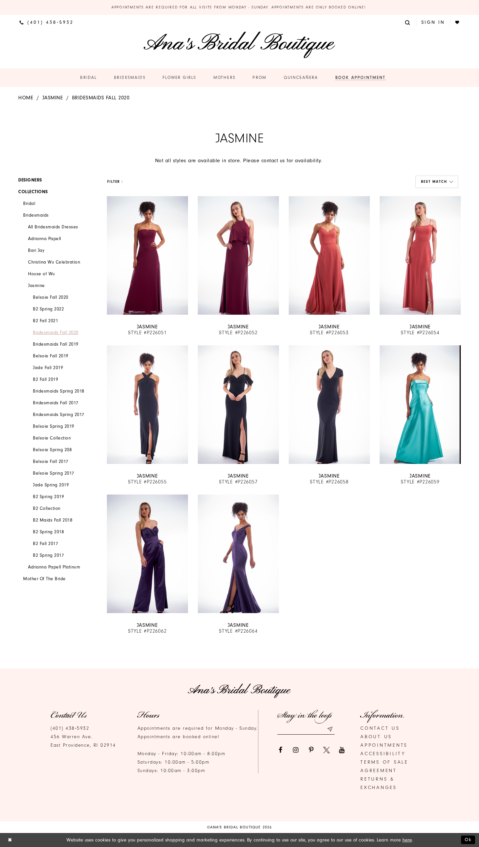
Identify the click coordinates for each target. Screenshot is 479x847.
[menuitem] (46, 22)
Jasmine (52, 98)
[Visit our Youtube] (342, 750)
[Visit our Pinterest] (311, 750)
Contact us (380, 728)
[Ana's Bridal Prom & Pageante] (239, 44)
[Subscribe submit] (330, 729)
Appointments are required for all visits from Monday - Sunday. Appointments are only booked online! (239, 7)
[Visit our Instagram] (296, 750)
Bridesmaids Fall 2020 (101, 98)
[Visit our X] (326, 750)
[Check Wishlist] (457, 22)
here (407, 840)
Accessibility (383, 753)
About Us (376, 736)
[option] (147, 265)
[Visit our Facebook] (280, 750)
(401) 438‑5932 (70, 728)
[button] (408, 22)
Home (25, 98)
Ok (468, 839)
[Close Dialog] (10, 840)
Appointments (384, 745)
